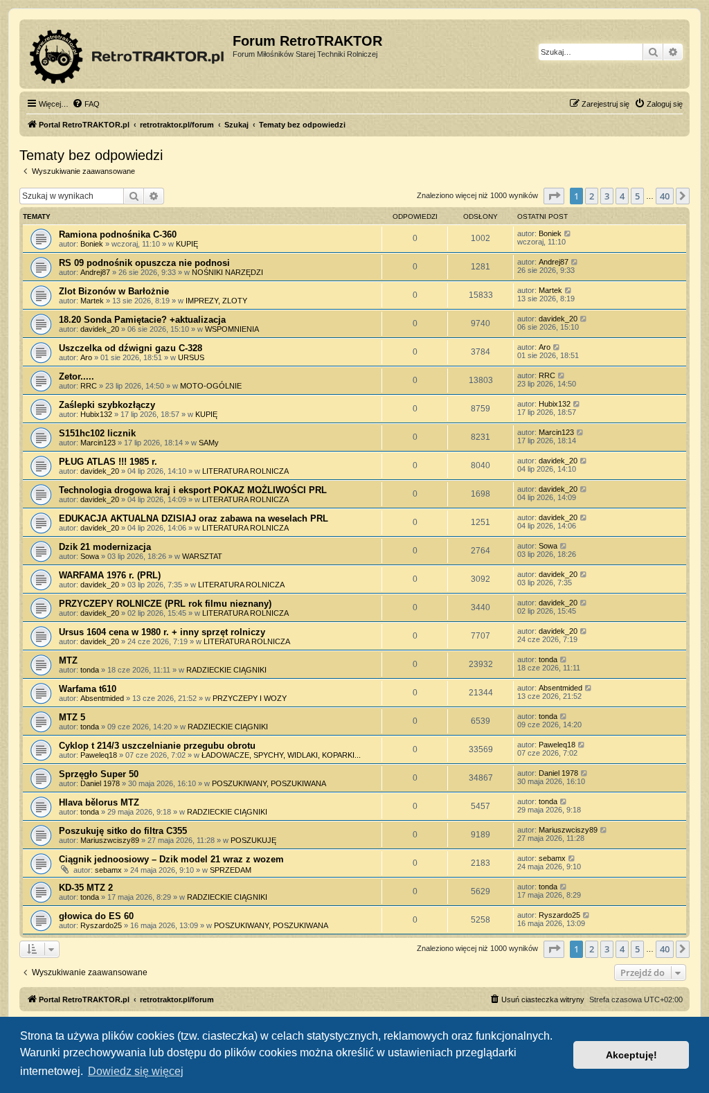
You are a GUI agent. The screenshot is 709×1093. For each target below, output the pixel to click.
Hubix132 (96, 414)
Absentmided (102, 698)
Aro (86, 357)
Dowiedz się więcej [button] (135, 1071)
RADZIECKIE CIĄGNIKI (226, 670)
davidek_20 (99, 329)
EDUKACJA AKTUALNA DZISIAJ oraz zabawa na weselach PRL (193, 518)
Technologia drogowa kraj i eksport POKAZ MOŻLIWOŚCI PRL (193, 490)
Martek (92, 300)
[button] (554, 196)
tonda (89, 670)
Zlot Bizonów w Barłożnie (114, 291)
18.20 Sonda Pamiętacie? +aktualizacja (142, 319)
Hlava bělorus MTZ (99, 802)
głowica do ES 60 (96, 916)
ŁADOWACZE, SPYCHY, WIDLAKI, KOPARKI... (281, 755)
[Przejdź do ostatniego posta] (568, 233)
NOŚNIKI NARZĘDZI (227, 272)
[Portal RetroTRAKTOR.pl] (128, 54)
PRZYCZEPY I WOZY (250, 698)
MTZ (68, 660)
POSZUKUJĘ (253, 840)
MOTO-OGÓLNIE (211, 386)
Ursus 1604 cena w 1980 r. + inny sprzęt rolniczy (162, 632)
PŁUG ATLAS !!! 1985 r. (108, 461)
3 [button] (606, 196)
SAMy (209, 442)
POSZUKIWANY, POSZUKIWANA (269, 783)
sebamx (108, 870)
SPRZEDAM (230, 870)
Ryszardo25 (101, 925)
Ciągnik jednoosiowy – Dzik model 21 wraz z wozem (171, 859)
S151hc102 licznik (97, 433)
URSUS (191, 357)
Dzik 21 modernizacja (105, 547)
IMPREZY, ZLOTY (216, 300)
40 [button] (665, 196)
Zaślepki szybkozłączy (107, 405)
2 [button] (591, 196)
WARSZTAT (202, 556)
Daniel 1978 (100, 783)
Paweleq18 (98, 755)
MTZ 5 (72, 717)
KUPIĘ (187, 244)
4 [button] (622, 196)
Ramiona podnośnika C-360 (118, 234)
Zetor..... (76, 376)
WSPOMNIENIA (232, 329)
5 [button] (637, 196)
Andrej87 (95, 272)
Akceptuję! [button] (631, 1054)
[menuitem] (86, 104)
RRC (88, 386)
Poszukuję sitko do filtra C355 (123, 831)
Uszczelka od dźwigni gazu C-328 (130, 348)
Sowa (89, 556)
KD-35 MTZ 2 (86, 887)
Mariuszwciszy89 (109, 840)
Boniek (91, 244)
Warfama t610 (87, 689)
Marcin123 (98, 442)
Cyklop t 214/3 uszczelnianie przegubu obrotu (157, 745)
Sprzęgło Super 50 (98, 774)
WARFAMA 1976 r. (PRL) (110, 575)
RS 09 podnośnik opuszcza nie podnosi (144, 263)
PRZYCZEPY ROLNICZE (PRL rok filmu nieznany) (165, 603)
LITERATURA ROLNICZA (245, 471)
